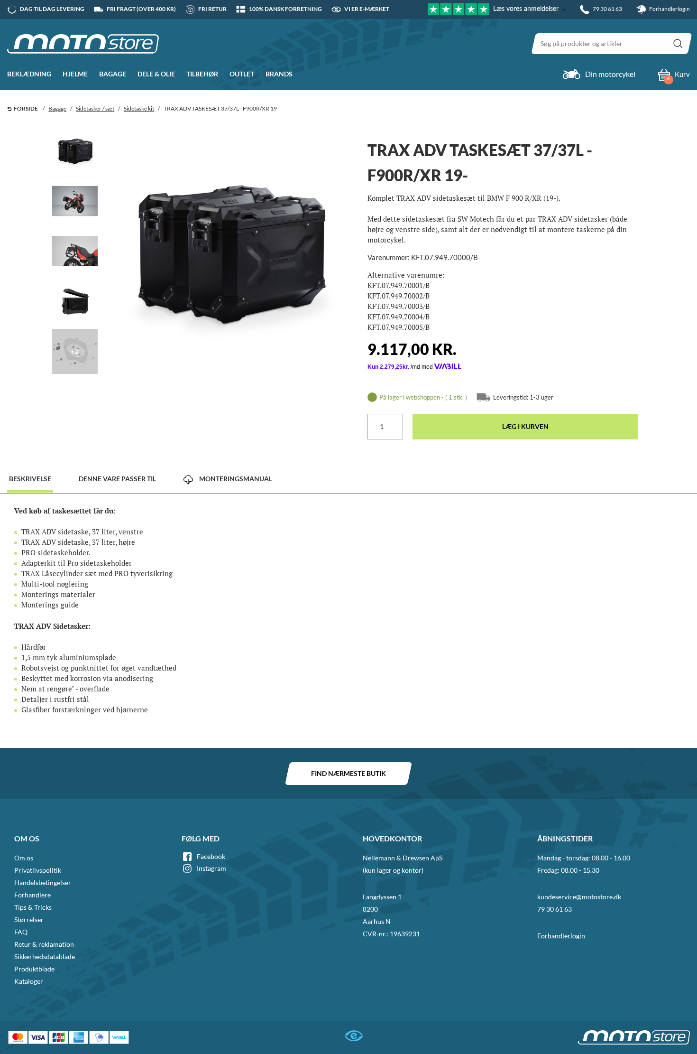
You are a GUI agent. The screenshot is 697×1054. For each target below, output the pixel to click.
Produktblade (34, 969)
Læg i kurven (525, 426)
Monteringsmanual (235, 479)
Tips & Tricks (33, 907)
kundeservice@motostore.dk (579, 897)
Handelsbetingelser (42, 882)
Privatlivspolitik (37, 870)
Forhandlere (32, 895)
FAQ (21, 932)
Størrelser (29, 919)
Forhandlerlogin (669, 8)
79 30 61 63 (554, 909)
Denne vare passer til (117, 479)
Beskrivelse (30, 479)
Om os (23, 858)
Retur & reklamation (44, 944)
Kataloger (28, 981)
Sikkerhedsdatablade (44, 956)
